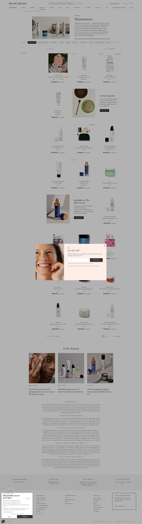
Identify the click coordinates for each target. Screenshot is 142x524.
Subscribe (96, 260)
